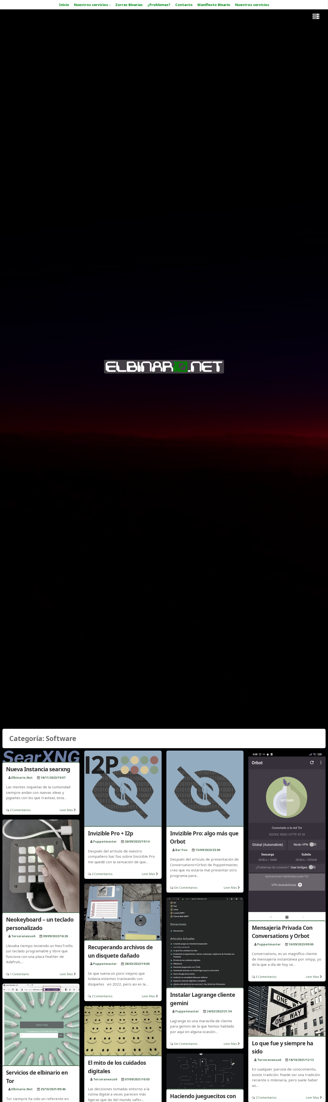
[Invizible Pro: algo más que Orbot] (204, 789)
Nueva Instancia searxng (38, 769)
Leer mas (66, 810)
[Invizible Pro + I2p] (122, 789)
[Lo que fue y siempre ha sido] (286, 1012)
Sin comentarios (186, 887)
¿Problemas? (158, 4)
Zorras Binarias (129, 4)
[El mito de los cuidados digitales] (122, 1031)
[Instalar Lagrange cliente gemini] (204, 943)
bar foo (181, 850)
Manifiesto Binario (213, 4)
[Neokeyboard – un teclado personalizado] (40, 867)
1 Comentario (19, 974)
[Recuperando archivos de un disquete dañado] (122, 913)
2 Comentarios (20, 810)
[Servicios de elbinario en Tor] (40, 1025)
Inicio (64, 4)
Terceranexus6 (23, 936)
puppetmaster (105, 841)
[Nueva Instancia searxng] (40, 757)
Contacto (184, 4)
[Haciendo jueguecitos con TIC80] (204, 1072)
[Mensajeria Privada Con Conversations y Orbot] (286, 836)
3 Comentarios (266, 976)
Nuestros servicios (91, 4)
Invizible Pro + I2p (110, 833)
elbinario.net (22, 777)
